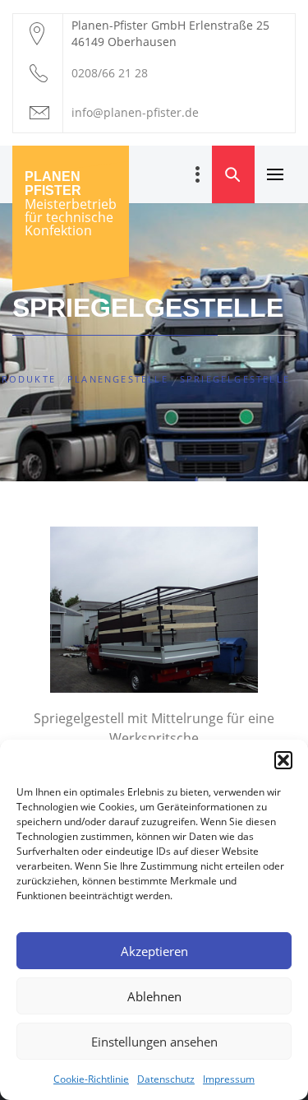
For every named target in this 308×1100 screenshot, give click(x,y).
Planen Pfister (53, 183)
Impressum (229, 1079)
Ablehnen (154, 996)
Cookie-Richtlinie (91, 1079)
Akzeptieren (154, 951)
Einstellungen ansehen (154, 1041)
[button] (283, 760)
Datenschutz (166, 1079)
